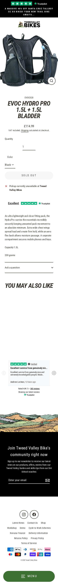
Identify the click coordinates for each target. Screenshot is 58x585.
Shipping (25, 130)
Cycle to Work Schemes (40, 528)
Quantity (9, 138)
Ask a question (12, 267)
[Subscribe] (47, 480)
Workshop (12, 528)
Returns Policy (21, 538)
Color (10, 157)
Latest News (18, 523)
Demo (22, 528)
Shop (43, 523)
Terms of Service (29, 543)
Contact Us (32, 523)
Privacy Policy (37, 538)
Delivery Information (38, 533)
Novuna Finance (17, 533)
